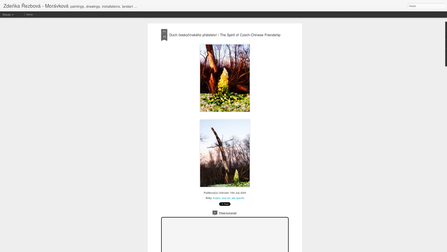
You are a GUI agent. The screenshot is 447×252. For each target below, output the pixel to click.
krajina (216, 198)
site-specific (238, 198)
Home (29, 14)
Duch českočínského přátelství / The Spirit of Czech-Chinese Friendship (224, 34)
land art (226, 198)
